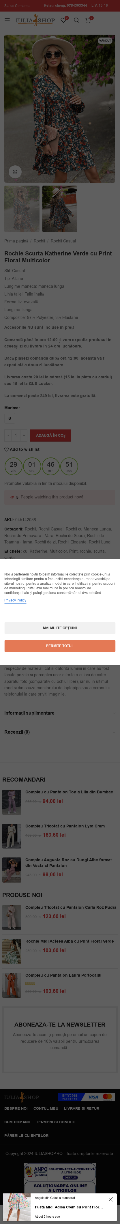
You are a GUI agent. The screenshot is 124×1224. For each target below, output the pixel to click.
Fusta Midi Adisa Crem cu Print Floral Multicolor (69, 1207)
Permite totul (60, 646)
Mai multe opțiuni (60, 628)
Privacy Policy (15, 600)
